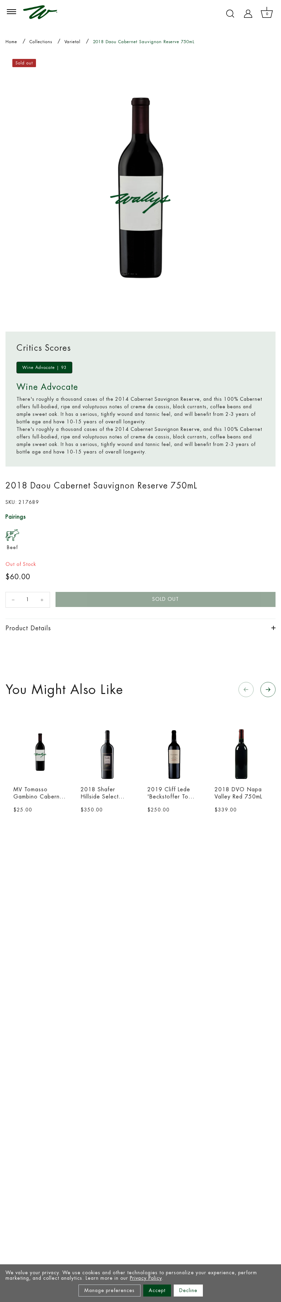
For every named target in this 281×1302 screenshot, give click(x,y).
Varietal (72, 42)
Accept (157, 1290)
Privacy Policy (146, 1278)
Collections (40, 42)
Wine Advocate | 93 (44, 367)
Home (11, 42)
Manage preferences (109, 1290)
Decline (188, 1290)
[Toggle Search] (230, 14)
